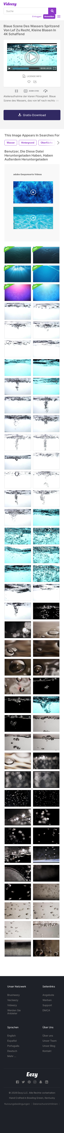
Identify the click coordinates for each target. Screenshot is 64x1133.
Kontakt (46, 1050)
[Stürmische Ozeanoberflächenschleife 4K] (17, 255)
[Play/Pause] (9, 68)
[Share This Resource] (36, 82)
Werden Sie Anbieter (14, 1012)
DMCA (46, 1010)
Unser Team (49, 1040)
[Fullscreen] (54, 68)
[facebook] (17, 1082)
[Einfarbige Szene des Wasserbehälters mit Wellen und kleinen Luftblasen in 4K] (17, 592)
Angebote (48, 994)
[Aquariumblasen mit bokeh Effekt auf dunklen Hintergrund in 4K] (46, 760)
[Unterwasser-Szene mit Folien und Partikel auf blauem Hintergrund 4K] (46, 273)
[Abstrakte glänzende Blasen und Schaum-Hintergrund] (17, 292)
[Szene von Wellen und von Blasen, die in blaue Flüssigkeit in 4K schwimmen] (46, 554)
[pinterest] (29, 1082)
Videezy (12, 1005)
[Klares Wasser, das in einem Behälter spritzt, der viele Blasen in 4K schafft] (46, 423)
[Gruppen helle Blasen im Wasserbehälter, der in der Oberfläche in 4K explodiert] (17, 704)
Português (13, 1045)
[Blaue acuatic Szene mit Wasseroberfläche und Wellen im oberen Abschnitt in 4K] (46, 367)
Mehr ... (11, 1056)
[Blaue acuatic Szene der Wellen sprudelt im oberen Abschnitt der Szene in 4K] (17, 554)
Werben (47, 1000)
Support (47, 1005)
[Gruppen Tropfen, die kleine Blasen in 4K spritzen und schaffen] (46, 461)
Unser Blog (48, 1045)
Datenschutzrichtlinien (45, 1103)
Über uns (47, 1035)
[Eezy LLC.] (32, 1075)
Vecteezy (12, 1000)
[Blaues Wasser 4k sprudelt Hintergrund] (46, 292)
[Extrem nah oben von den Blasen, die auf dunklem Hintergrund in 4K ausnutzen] (17, 817)
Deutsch (12, 1050)
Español (12, 1040)
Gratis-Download (34, 115)
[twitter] (23, 1082)
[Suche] (52, 11)
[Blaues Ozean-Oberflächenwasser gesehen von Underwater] (17, 273)
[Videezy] (10, 4)
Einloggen (36, 16)
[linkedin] (46, 1082)
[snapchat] (40, 1082)
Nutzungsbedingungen (17, 1103)
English (11, 1035)
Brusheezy (13, 994)
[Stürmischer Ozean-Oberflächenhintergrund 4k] (46, 255)
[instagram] (34, 1082)
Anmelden (49, 16)
